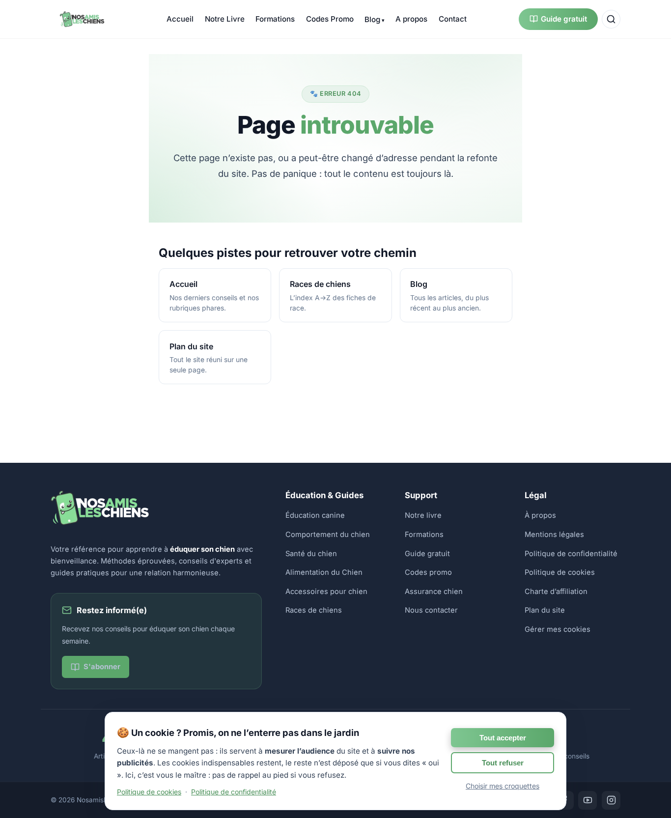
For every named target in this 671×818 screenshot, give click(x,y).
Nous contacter (431, 610)
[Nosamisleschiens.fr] (82, 19)
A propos (411, 19)
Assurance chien (434, 591)
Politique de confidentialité (571, 553)
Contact (453, 19)
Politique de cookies (560, 572)
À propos (540, 515)
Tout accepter (502, 737)
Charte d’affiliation (556, 591)
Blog (372, 19)
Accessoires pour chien (326, 591)
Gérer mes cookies (557, 629)
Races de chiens (313, 610)
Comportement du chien (327, 534)
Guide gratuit (564, 19)
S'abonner (102, 666)
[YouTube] (587, 800)
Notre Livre (225, 19)
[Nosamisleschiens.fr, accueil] (100, 522)
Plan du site (545, 610)
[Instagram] (611, 800)
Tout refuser (503, 763)
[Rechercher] (611, 19)
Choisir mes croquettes (502, 786)
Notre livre (423, 515)
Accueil (180, 19)
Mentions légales (554, 534)
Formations (275, 19)
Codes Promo (330, 19)
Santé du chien (311, 553)
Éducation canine (315, 515)
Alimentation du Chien (324, 572)
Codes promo (428, 572)
